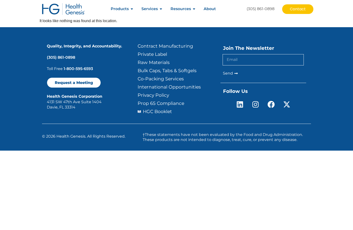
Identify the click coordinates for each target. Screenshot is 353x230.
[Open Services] (161, 9)
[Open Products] (132, 9)
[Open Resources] (194, 9)
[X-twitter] (287, 104)
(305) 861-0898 (61, 57)
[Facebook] (271, 104)
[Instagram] (255, 104)
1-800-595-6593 (78, 68)
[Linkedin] (240, 104)
